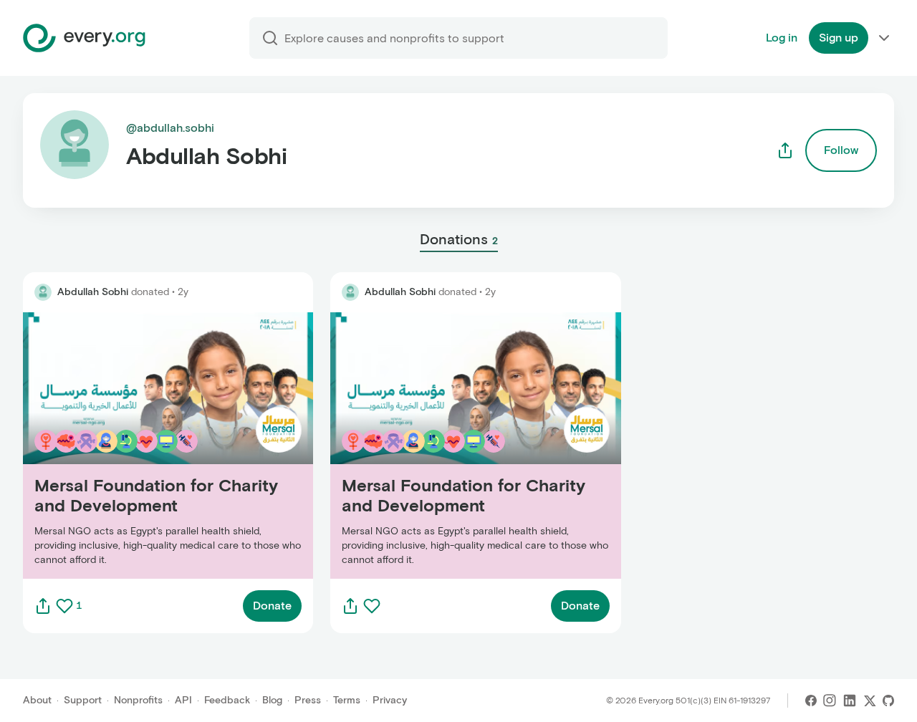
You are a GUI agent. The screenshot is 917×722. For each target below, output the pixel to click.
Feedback (227, 700)
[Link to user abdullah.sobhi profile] (43, 292)
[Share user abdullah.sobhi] (785, 150)
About (37, 700)
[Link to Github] (888, 700)
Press (307, 700)
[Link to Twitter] (870, 700)
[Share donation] (43, 606)
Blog (272, 700)
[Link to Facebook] (811, 700)
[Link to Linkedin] (849, 700)
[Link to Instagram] (829, 700)
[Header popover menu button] (884, 38)
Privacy (390, 700)
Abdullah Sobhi (92, 292)
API (183, 700)
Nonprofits (138, 700)
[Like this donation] (64, 606)
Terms (346, 700)
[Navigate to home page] (84, 38)
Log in (781, 37)
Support (83, 700)
